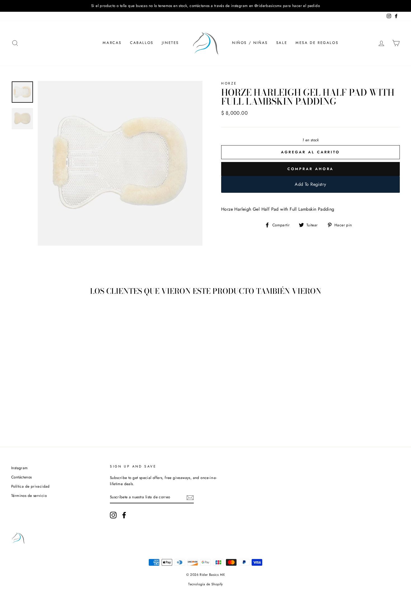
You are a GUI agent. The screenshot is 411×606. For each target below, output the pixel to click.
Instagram (19, 468)
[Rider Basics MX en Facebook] (124, 515)
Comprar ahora (310, 169)
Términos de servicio (29, 495)
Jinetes (170, 42)
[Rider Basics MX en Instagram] (113, 515)
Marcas (112, 42)
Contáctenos (21, 477)
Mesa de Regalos (317, 42)
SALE (281, 42)
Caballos (141, 42)
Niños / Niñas (250, 42)
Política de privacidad (30, 486)
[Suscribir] (190, 497)
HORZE (229, 83)
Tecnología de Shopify (205, 584)
